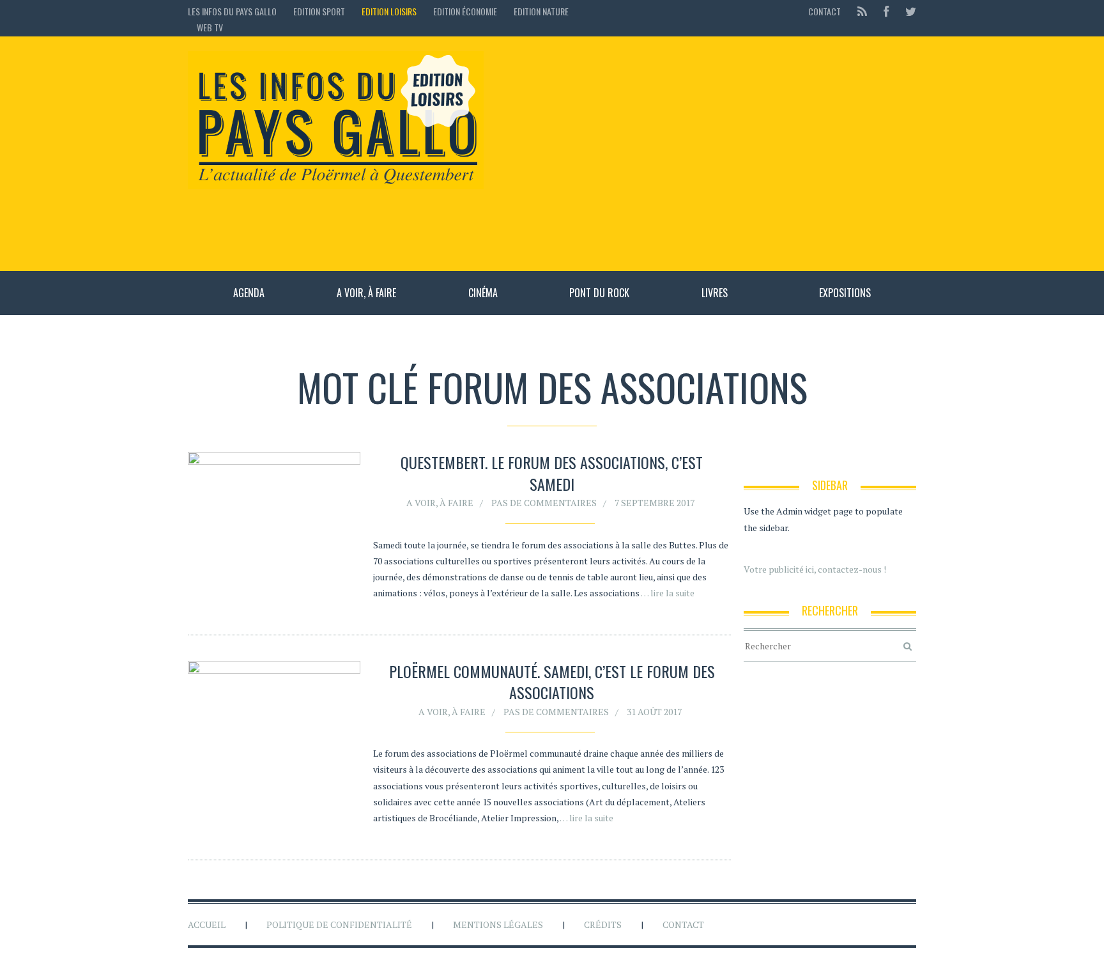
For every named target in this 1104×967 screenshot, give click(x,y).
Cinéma (483, 292)
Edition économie (465, 11)
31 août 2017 (654, 712)
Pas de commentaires (544, 503)
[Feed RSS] (862, 11)
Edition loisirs (389, 11)
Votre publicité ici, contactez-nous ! (815, 569)
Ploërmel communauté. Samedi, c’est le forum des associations (552, 682)
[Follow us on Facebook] (886, 11)
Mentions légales (498, 924)
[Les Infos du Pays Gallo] (336, 121)
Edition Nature (541, 11)
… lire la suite (667, 593)
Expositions (845, 292)
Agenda (248, 292)
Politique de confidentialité (339, 924)
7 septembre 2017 (654, 503)
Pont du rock (599, 292)
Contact (824, 11)
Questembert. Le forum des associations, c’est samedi (552, 473)
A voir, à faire (366, 292)
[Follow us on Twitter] (907, 11)
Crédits (603, 924)
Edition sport (319, 11)
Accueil (207, 924)
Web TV (210, 27)
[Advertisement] (706, 153)
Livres (715, 292)
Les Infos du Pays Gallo (232, 11)
